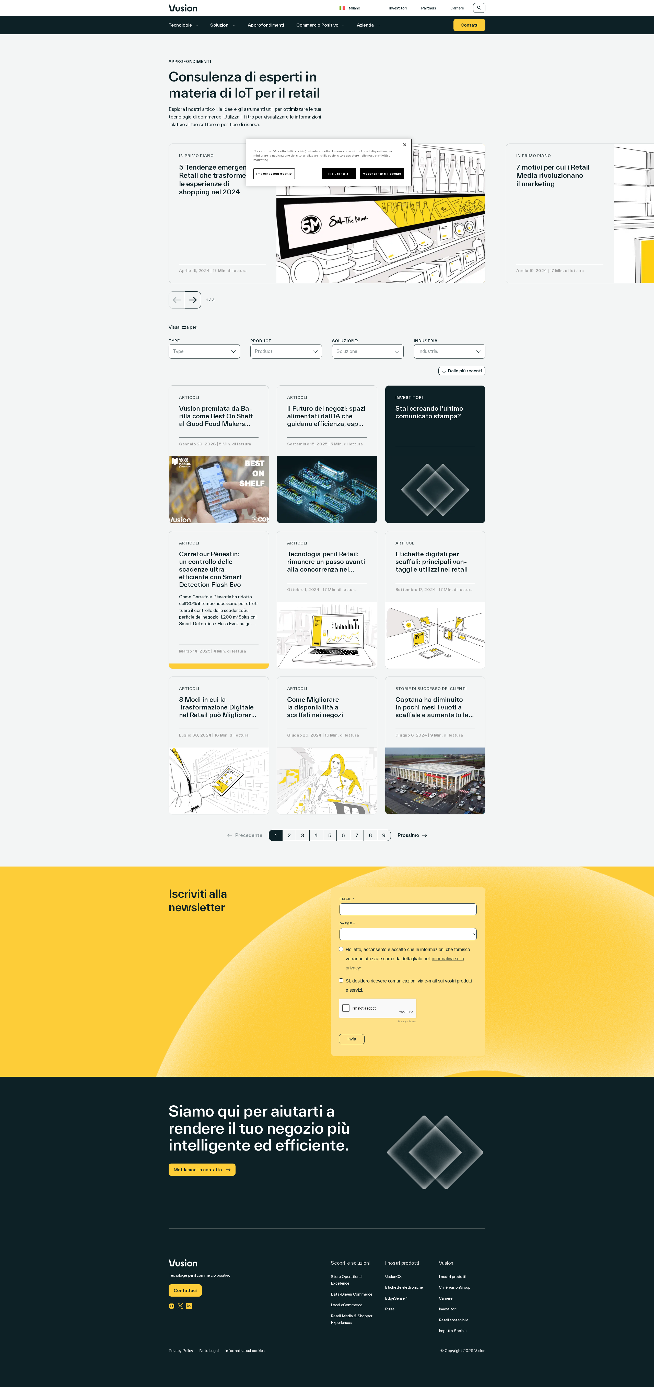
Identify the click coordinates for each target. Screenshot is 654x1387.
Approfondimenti (266, 24)
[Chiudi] (404, 144)
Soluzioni (220, 24)
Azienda (366, 24)
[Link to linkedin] (189, 1306)
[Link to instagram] (172, 1306)
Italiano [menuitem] (353, 8)
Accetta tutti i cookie (382, 173)
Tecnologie (181, 24)
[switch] (461, 371)
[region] (329, 162)
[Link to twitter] (180, 1306)
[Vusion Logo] (183, 7)
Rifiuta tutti (338, 173)
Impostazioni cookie (274, 173)
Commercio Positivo (318, 24)
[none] (357, 8)
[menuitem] (352, 8)
